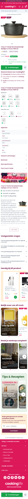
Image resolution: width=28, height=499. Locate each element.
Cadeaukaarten (8, 458)
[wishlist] (19, 7)
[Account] (22, 7)
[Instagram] (5, 477)
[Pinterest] (23, 477)
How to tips (6, 455)
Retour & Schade (8, 452)
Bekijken (4, 334)
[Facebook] (12, 477)
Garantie (4, 145)
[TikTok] (19, 477)
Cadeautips (6, 461)
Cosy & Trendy (13, 51)
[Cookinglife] (10, 6)
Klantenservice (7, 449)
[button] (26, 286)
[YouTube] (8, 477)
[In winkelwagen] (15, 297)
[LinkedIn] (15, 477)
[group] (14, 29)
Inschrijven (14, 431)
